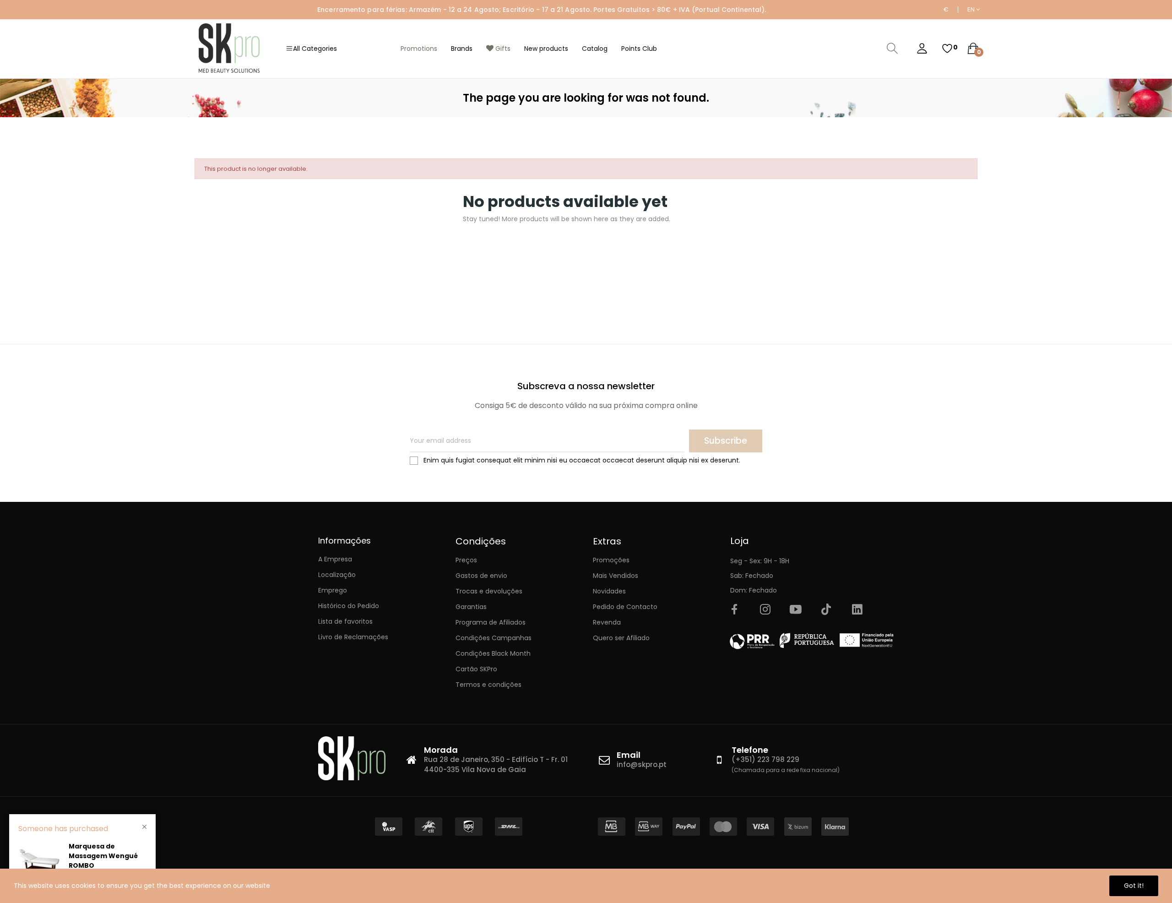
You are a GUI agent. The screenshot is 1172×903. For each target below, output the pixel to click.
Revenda (607, 622)
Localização (337, 574)
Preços (466, 560)
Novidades (609, 591)
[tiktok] (826, 610)
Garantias (471, 606)
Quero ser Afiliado (621, 637)
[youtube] (795, 610)
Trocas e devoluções (489, 591)
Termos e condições (488, 684)
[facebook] (734, 610)
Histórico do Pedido (348, 605)
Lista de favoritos (345, 621)
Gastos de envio (481, 575)
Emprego (332, 590)
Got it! (1134, 885)
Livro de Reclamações (353, 637)
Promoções (611, 560)
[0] (947, 48)
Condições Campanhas (494, 637)
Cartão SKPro (476, 669)
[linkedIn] (857, 610)
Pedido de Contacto (625, 606)
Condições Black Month (493, 653)
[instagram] (765, 610)
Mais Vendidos (615, 575)
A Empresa (335, 559)
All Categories (315, 48)
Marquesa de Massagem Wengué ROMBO (103, 856)
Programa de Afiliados (491, 622)
